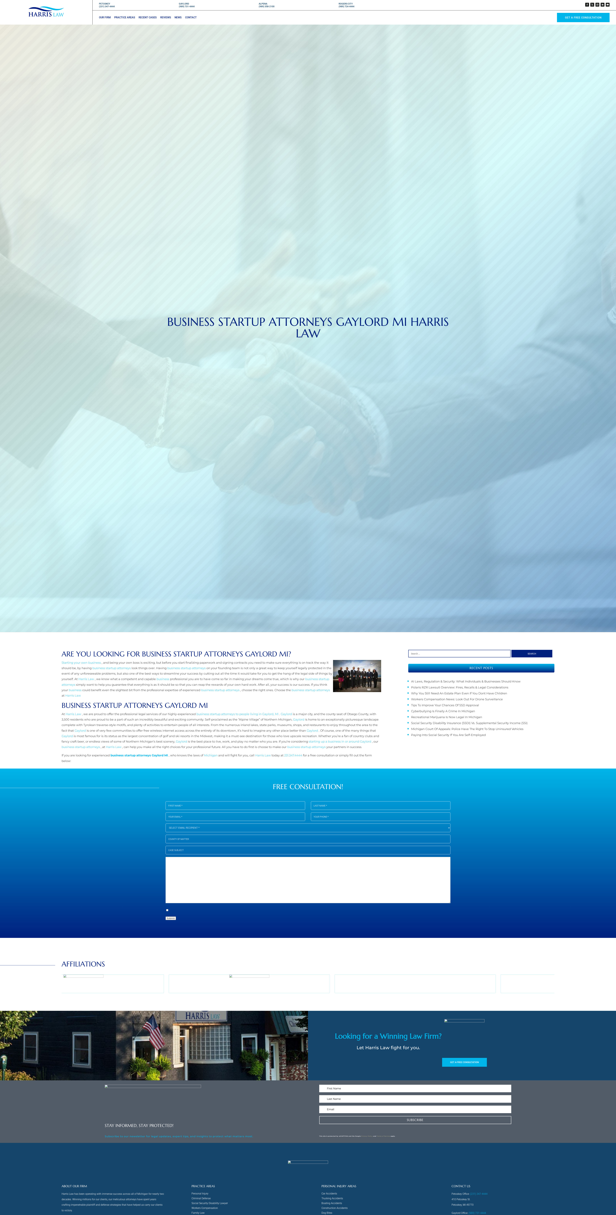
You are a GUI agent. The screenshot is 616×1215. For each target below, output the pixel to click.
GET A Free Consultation (583, 17)
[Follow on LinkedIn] (602, 5)
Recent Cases (148, 17)
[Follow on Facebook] (587, 5)
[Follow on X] (592, 5)
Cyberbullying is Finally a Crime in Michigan (443, 711)
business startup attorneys (112, 668)
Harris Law (86, 679)
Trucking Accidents (332, 1198)
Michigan (211, 755)
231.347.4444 (293, 755)
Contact (191, 17)
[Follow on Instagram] (597, 5)
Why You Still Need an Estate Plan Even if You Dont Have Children (459, 693)
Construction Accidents (334, 1208)
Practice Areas (124, 17)
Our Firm (105, 17)
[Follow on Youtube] (608, 5)
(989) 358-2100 (266, 6)
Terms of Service (383, 1136)
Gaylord (287, 714)
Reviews (165, 17)
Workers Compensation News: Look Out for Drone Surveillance (457, 699)
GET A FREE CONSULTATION (464, 1062)
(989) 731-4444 (187, 6)
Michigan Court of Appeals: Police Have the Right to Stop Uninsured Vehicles (467, 729)
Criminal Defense (201, 1198)
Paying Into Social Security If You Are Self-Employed (448, 735)
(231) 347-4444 (107, 6)
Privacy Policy (367, 1136)
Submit (171, 918)
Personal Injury (200, 1194)
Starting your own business (82, 662)
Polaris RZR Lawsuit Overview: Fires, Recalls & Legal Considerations (459, 687)
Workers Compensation (205, 1208)
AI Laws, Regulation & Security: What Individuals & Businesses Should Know (466, 681)
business (163, 679)
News (178, 17)
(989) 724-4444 (346, 6)
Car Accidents (329, 1194)
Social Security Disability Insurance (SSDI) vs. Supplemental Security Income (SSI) (469, 723)
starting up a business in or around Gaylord (340, 741)
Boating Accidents (331, 1203)
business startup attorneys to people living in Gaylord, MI (238, 714)
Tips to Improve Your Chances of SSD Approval (445, 705)
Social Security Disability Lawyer (210, 1203)
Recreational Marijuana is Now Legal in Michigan (446, 717)
